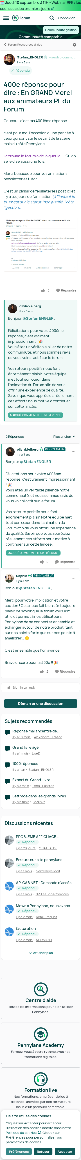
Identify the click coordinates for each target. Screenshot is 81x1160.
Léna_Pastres (43, 786)
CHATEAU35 (48, 848)
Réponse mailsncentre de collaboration (34, 731)
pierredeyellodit (48, 871)
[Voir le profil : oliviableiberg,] (12, 308)
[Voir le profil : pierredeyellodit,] (9, 863)
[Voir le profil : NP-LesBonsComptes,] (9, 886)
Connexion (66, 18)
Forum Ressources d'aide (25, 44)
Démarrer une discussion (40, 703)
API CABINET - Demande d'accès (44, 882)
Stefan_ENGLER (30, 57)
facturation (26, 928)
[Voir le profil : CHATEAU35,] (9, 840)
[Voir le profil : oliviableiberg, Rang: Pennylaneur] (10, 451)
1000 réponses (25, 763)
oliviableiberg (30, 306)
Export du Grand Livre (31, 780)
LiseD (36, 753)
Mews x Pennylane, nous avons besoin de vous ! (43, 905)
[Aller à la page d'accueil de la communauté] (21, 18)
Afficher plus (43, 953)
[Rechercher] (52, 18)
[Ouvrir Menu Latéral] (6, 18)
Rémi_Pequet (46, 917)
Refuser (43, 1151)
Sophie (21, 576)
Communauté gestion (60, 30)
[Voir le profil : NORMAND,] (9, 931)
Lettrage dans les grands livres (39, 796)
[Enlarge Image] (40, 244)
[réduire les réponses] (40, 445)
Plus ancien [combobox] (64, 436)
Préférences (19, 1151)
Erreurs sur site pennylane (39, 859)
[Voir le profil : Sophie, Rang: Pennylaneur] (9, 578)
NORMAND (44, 940)
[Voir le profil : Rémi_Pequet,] (9, 909)
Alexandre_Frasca (48, 737)
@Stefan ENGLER (38, 318)
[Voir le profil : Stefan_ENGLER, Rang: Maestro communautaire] (9, 59)
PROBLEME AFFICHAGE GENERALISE (36, 836)
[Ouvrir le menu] (74, 45)
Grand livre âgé (25, 747)
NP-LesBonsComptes (52, 894)
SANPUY (39, 802)
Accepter (65, 1151)
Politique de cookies (21, 1132)
